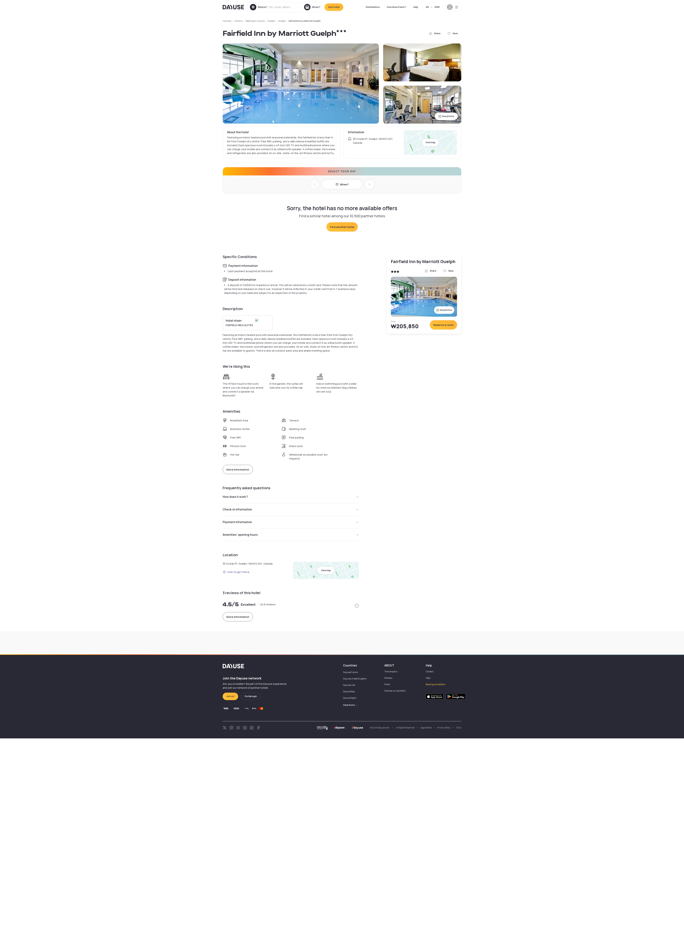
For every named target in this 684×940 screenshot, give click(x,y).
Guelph (271, 20)
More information (237, 469)
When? (344, 184)
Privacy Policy (443, 727)
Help (415, 7)
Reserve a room (443, 325)
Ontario (238, 20)
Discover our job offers (395, 690)
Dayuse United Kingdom (355, 678)
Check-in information (237, 509)
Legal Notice (426, 727)
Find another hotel (342, 227)
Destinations (373, 7)
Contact (429, 671)
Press (387, 684)
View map (430, 142)
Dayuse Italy (349, 691)
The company (391, 671)
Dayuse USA (349, 685)
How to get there (238, 572)
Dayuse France (350, 672)
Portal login (251, 696)
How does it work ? (396, 7)
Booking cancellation (436, 684)
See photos (448, 116)
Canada (227, 20)
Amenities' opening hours (240, 535)
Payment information (237, 522)
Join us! (230, 696)
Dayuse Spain (350, 697)
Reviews (388, 677)
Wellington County (255, 20)
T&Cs (458, 727)
